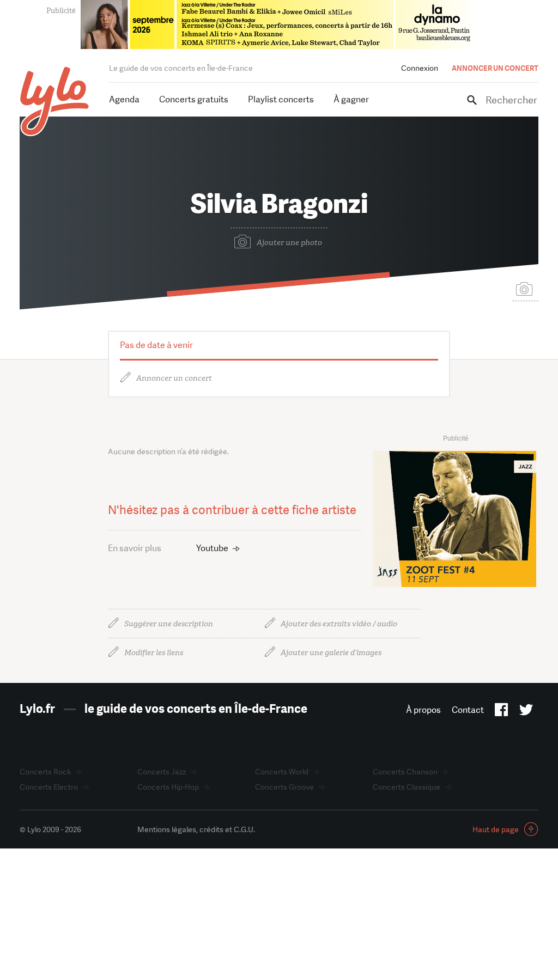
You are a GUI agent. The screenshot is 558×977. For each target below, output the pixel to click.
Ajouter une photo (289, 242)
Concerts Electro (49, 787)
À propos (423, 710)
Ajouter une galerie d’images (331, 653)
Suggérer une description (168, 624)
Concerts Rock (45, 772)
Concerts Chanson (405, 772)
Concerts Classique (406, 787)
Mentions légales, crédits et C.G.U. (196, 829)
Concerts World (281, 772)
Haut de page (495, 829)
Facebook (501, 711)
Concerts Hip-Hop (168, 787)
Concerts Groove (284, 787)
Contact (468, 710)
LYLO (55, 101)
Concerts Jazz (161, 772)
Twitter (526, 711)
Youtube (212, 548)
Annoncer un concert (174, 378)
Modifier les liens (153, 653)
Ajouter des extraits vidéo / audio (339, 624)
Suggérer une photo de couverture (525, 288)
